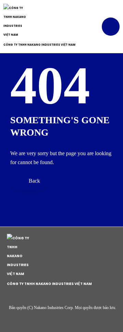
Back (33, 181)
